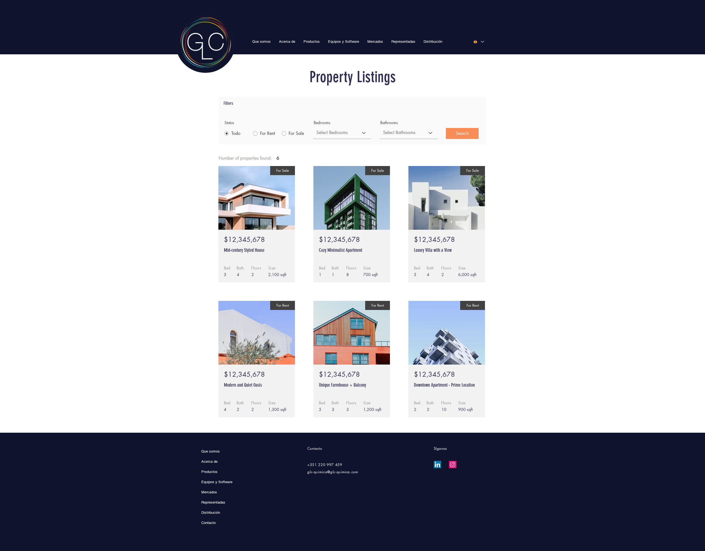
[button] (311, 41)
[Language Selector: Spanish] (478, 42)
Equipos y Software (216, 482)
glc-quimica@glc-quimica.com (332, 471)
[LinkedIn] (437, 464)
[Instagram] (452, 464)
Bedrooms (322, 123)
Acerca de (209, 461)
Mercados (209, 492)
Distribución (210, 512)
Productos (209, 472)
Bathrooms (389, 123)
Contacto (208, 523)
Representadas (213, 502)
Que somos (210, 451)
